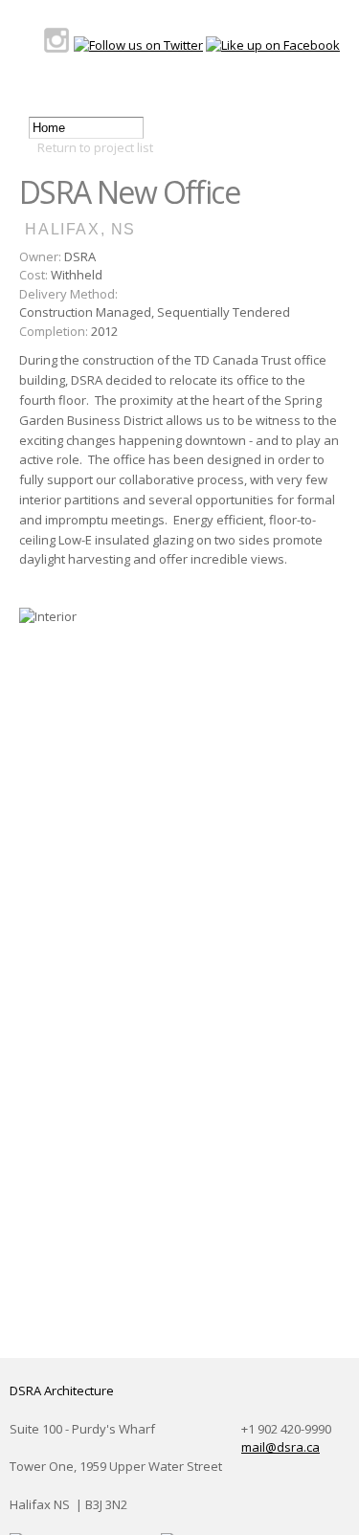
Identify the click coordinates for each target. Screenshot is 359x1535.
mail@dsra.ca (280, 1447)
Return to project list (95, 147)
